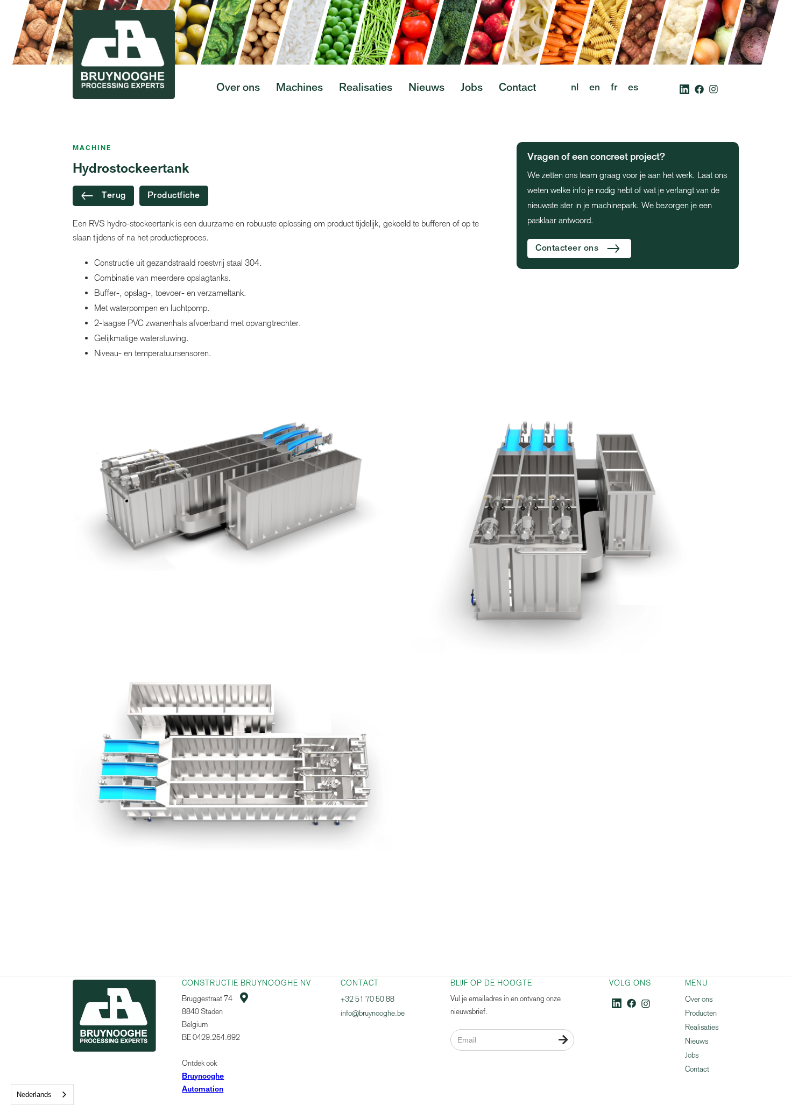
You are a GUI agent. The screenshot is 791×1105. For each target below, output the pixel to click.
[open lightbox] (233, 485)
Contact (697, 1069)
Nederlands (34, 1094)
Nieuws (696, 1041)
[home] (124, 75)
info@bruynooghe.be (373, 1013)
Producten (701, 1013)
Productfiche (173, 196)
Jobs (691, 1055)
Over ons (698, 999)
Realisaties (701, 1027)
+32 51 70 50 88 (367, 999)
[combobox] (42, 1094)
